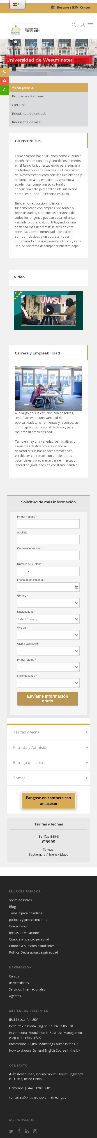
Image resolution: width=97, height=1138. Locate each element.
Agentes (15, 996)
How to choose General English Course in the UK (44, 1050)
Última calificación (28, 643)
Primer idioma (26, 659)
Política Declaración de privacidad (33, 952)
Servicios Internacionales (27, 989)
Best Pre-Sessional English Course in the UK (41, 1026)
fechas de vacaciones (24, 933)
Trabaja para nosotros (25, 913)
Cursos (14, 976)
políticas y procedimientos (28, 919)
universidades (19, 983)
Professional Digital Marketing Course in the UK (44, 1044)
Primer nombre (27, 516)
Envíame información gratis (47, 698)
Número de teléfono (30, 564)
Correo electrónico (29, 548)
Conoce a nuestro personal (29, 939)
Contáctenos (18, 926)
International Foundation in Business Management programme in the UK (46, 1034)
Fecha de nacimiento (31, 580)
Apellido (22, 532)
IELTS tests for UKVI (24, 1019)
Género (22, 595)
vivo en (22, 627)
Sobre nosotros (20, 900)
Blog (12, 906)
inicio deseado (27, 675)
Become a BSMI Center (73, 7)
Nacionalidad (26, 611)
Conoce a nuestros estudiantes (32, 946)
